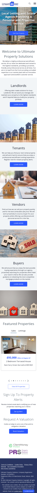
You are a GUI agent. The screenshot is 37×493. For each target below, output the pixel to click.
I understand (28, 491)
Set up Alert (18, 412)
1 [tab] (11, 380)
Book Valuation (18, 431)
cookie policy (18, 491)
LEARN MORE (18, 104)
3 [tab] (15, 380)
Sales (13, 330)
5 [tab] (19, 380)
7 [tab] (23, 380)
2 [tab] (13, 380)
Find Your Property (18, 33)
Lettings (22, 330)
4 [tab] (17, 380)
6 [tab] (21, 380)
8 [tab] (25, 380)
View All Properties (18, 386)
